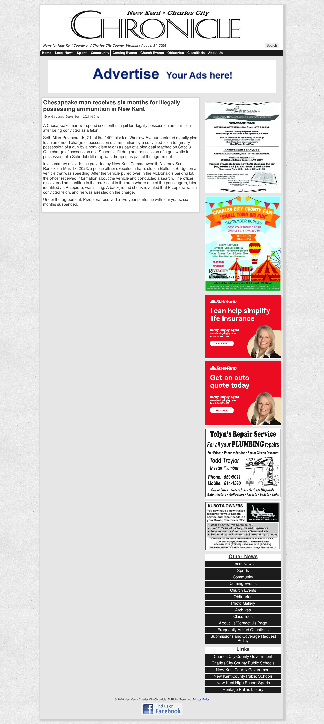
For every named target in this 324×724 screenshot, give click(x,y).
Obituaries (175, 53)
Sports (82, 53)
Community (100, 53)
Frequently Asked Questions (243, 630)
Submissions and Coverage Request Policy (243, 639)
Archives (243, 610)
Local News (64, 53)
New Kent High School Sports (243, 683)
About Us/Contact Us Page (243, 623)
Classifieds (196, 53)
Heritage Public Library (243, 690)
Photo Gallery (243, 603)
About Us (215, 53)
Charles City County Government (243, 657)
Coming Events (125, 53)
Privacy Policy (201, 699)
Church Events (152, 53)
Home (46, 53)
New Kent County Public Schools (243, 676)
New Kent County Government (243, 670)
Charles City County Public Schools (243, 663)
